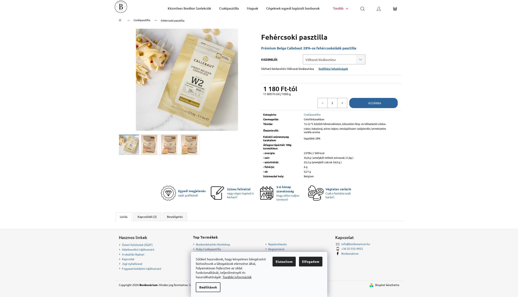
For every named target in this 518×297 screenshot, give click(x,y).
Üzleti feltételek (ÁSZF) (137, 245)
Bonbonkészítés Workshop (213, 244)
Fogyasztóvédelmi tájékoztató (141, 268)
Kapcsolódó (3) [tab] (147, 216)
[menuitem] (189, 8)
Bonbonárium (350, 253)
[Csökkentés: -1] (322, 103)
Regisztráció (276, 249)
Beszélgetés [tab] (175, 216)
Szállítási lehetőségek (333, 68)
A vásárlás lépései (133, 254)
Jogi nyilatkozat (132, 263)
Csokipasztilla (312, 114)
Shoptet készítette (387, 285)
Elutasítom (284, 261)
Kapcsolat (128, 259)
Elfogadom (310, 261)
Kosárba (374, 103)
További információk (237, 277)
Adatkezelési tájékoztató (138, 249)
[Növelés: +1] (342, 103)
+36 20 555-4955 (352, 248)
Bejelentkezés (277, 244)
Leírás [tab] (123, 216)
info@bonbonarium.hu (355, 244)
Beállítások (208, 287)
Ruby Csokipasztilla (208, 249)
